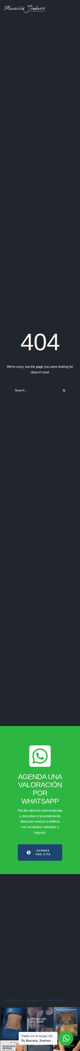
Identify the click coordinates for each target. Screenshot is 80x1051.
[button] (40, 852)
